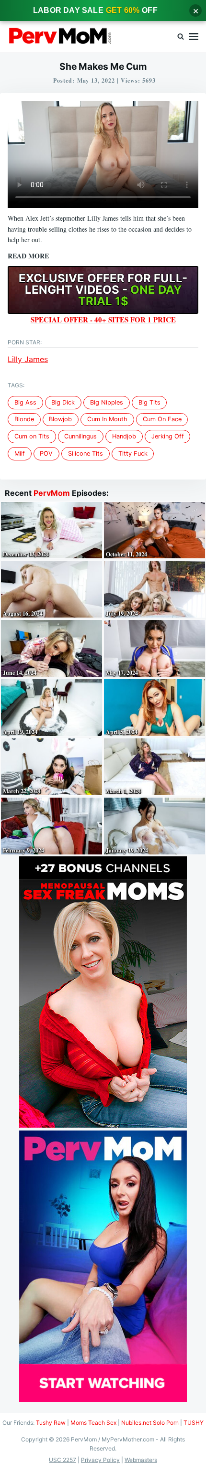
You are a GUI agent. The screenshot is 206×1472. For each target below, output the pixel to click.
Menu (193, 37)
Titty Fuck (133, 453)
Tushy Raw (51, 1422)
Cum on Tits (31, 436)
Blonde (24, 419)
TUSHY (193, 1422)
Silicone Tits (85, 453)
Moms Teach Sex (93, 1422)
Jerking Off (167, 436)
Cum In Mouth (107, 419)
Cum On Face (162, 419)
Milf (19, 453)
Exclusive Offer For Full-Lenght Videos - (103, 289)
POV (46, 453)
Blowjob (60, 419)
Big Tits (149, 402)
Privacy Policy (100, 1459)
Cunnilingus (80, 436)
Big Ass (25, 402)
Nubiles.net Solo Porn (150, 1422)
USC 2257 (62, 1459)
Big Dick (63, 402)
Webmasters (141, 1459)
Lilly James (28, 359)
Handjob (124, 436)
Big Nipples (106, 402)
